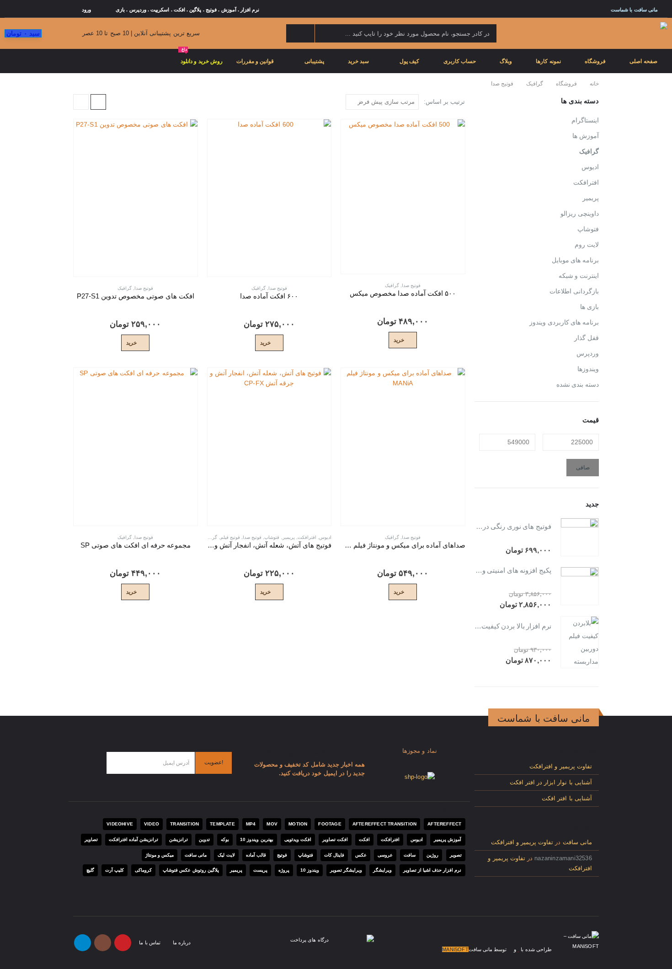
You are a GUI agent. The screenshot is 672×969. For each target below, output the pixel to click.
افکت (364, 839)
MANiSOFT (455, 949)
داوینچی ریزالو (579, 213)
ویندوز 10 (309, 870)
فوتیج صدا (411, 285)
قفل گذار (586, 337)
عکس (361, 854)
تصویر (456, 854)
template (222, 823)
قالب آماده (256, 854)
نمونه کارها (548, 61)
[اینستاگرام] (24, 10)
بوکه (225, 839)
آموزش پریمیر (447, 839)
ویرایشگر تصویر (346, 870)
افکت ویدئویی (297, 839)
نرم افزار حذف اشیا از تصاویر (432, 870)
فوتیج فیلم (230, 537)
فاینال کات (334, 854)
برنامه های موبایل (575, 260)
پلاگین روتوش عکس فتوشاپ (191, 870)
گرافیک (392, 285)
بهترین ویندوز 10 (256, 839)
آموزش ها (585, 135)
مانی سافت (577, 842)
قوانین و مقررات (255, 61)
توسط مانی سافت (488, 949)
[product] (402, 196)
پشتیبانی (314, 61)
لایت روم (587, 244)
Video (151, 823)
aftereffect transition (384, 823)
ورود (86, 9)
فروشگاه (595, 61)
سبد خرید (358, 61)
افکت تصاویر (335, 839)
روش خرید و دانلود (202, 56)
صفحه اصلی (643, 61)
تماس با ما (149, 942)
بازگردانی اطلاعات (574, 291)
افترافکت (307, 537)
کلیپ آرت (114, 870)
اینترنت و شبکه (579, 275)
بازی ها (589, 306)
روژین (432, 854)
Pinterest (122, 942)
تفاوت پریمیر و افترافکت (560, 766)
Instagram (102, 942)
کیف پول (409, 61)
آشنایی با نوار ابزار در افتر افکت (551, 782)
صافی (583, 467)
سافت (410, 854)
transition (184, 823)
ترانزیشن (178, 839)
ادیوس (325, 537)
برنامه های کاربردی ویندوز (564, 322)
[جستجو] (300, 33)
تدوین (204, 839)
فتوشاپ (271, 537)
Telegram (82, 942)
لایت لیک (226, 854)
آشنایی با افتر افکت (567, 798)
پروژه (283, 870)
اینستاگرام (585, 120)
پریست (260, 870)
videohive (120, 823)
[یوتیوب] (37, 10)
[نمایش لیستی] (81, 102)
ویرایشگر (382, 870)
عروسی (385, 854)
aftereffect (444, 823)
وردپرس (587, 353)
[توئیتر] (63, 10)
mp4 (251, 823)
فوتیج (282, 854)
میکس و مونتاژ (159, 854)
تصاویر (91, 839)
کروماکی (143, 870)
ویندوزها (588, 369)
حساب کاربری (459, 61)
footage (329, 823)
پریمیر (289, 537)
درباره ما (182, 942)
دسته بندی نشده (577, 384)
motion (297, 823)
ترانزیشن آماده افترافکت (133, 839)
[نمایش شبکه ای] (98, 102)
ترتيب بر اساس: (444, 101)
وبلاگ (506, 61)
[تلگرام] (10, 10)
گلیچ (90, 870)
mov (272, 823)
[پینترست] (50, 10)
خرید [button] (399, 340)
